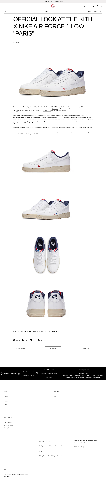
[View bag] (101, 6)
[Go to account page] (97, 6)
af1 (18, 331)
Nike (17, 110)
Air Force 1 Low (47, 110)
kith (38, 331)
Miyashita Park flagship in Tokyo (35, 106)
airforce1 (23, 331)
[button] (93, 6)
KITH (55, 106)
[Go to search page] (93, 6)
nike (48, 331)
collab (29, 331)
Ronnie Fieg (55, 108)
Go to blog (53, 348)
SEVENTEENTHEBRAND (92, 441)
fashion (34, 331)
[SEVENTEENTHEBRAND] (53, 6)
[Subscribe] (31, 470)
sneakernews (55, 331)
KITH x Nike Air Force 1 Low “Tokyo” (72, 119)
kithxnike (43, 331)
